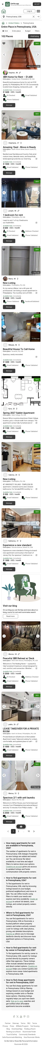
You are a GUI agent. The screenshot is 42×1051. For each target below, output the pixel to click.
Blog (8, 1029)
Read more (10, 616)
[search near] (3, 16)
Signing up (10, 934)
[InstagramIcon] (28, 1017)
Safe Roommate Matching (12, 1037)
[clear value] (33, 16)
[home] (3, 23)
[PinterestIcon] (24, 1017)
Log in (29, 11)
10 (29, 831)
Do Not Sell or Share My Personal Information (21, 1041)
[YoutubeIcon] (21, 1017)
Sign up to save (17, 1001)
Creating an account (14, 867)
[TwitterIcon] (17, 1017)
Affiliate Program (22, 1026)
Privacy (5, 1026)
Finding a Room (30, 1029)
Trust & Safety (11, 1034)
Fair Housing (34, 1026)
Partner (8, 1023)
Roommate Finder (29, 1032)
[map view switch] (21, 826)
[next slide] (36, 54)
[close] (2, 4)
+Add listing (34, 36)
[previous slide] (5, 54)
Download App (17, 1029)
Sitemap (15, 1023)
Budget (28, 31)
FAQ (28, 1023)
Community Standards (27, 1034)
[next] (38, 16)
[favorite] (4, 43)
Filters (37, 31)
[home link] (3, 11)
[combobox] (18, 16)
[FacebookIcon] (14, 1017)
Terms (23, 1023)
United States (13, 23)
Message (9, 105)
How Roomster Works (32, 1037)
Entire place (16, 31)
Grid (6, 31)
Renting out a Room (13, 1032)
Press (12, 1026)
